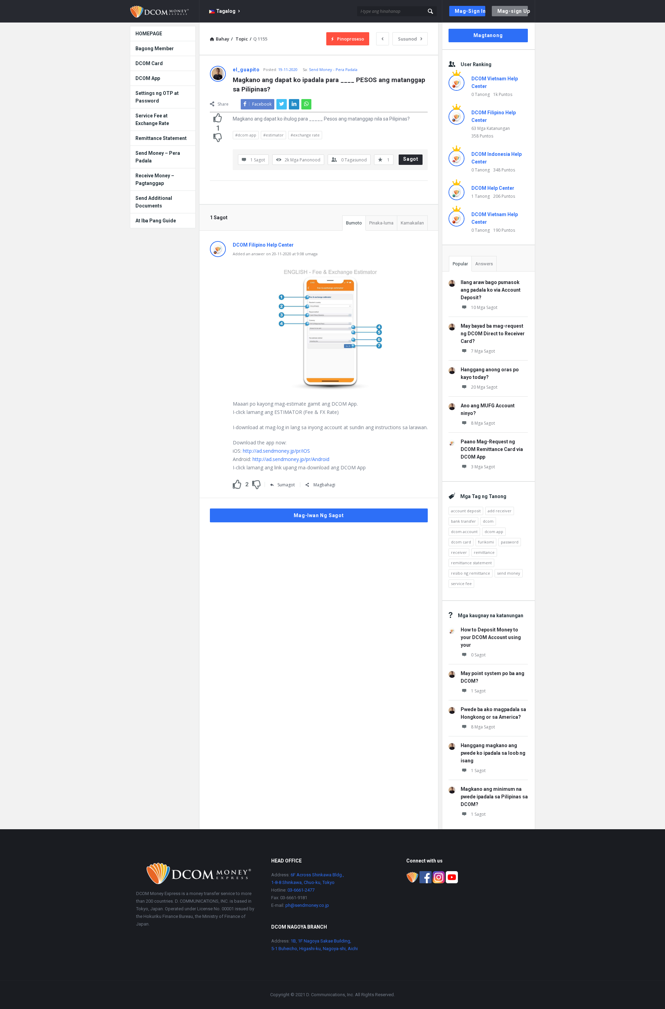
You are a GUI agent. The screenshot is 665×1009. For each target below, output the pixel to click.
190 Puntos (504, 230)
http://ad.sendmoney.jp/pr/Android (290, 459)
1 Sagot (478, 691)
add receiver (500, 510)
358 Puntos (482, 136)
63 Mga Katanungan (490, 128)
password (509, 542)
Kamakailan (412, 222)
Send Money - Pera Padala (333, 69)
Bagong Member (154, 48)
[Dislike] (256, 484)
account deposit (466, 510)
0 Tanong (480, 94)
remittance (484, 552)
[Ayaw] (217, 137)
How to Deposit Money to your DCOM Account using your (491, 637)
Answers (484, 263)
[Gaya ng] (217, 118)
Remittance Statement (161, 138)
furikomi (486, 542)
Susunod (407, 39)
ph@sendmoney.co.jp (306, 905)
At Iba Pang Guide (155, 220)
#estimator (273, 135)
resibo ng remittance (470, 573)
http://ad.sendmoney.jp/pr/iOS (276, 451)
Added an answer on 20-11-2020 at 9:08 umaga (275, 253)
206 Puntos (504, 196)
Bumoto (354, 222)
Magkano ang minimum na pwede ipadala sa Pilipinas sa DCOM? (494, 796)
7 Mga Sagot (483, 351)
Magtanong (488, 35)
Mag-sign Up (512, 11)
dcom (488, 521)
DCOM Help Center (492, 188)
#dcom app (245, 135)
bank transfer (463, 521)
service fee (461, 583)
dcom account (464, 531)
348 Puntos (504, 170)
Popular (460, 263)
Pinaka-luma (381, 222)
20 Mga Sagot (484, 387)
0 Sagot (478, 655)
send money (508, 573)
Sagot (410, 159)
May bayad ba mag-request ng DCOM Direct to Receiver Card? (493, 333)
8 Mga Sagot (483, 423)
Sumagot (286, 485)
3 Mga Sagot (483, 467)
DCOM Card (149, 63)
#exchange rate (305, 135)
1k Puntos (502, 94)
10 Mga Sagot (484, 307)
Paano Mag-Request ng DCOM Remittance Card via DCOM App (492, 449)
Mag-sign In (470, 11)
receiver (459, 552)
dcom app (494, 531)
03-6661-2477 (300, 890)
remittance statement (471, 562)
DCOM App (147, 78)
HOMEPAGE (148, 33)
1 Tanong (480, 196)
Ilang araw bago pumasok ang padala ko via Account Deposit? (491, 290)
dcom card (461, 542)
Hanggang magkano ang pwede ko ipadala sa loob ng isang (493, 753)
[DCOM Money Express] (165, 11)
